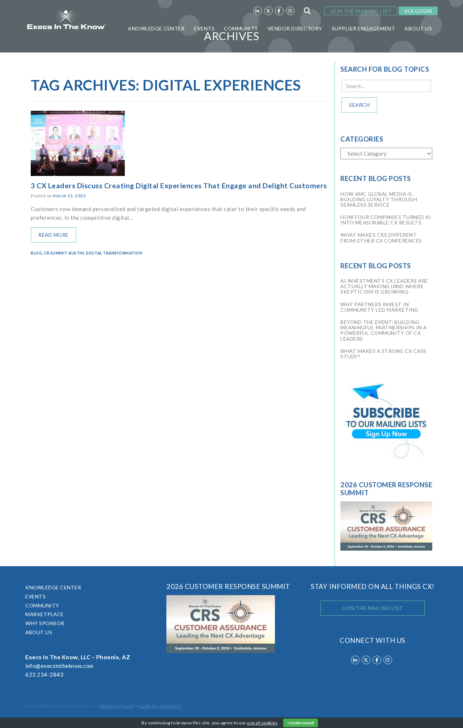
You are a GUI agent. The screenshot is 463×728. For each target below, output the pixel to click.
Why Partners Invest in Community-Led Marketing (379, 307)
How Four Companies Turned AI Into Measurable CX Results (385, 220)
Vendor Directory (295, 28)
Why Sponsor (44, 623)
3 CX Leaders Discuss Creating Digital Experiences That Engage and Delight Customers (179, 185)
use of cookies (262, 722)
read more (53, 235)
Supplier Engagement (363, 28)
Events (204, 28)
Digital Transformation (114, 253)
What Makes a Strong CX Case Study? (383, 353)
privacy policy (117, 706)
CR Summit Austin (64, 253)
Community (241, 28)
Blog (36, 253)
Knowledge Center (156, 28)
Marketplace (44, 614)
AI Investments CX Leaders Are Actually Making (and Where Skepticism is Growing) (384, 286)
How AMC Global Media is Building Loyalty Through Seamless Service (378, 199)
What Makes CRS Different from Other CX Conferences (381, 237)
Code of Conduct (160, 706)
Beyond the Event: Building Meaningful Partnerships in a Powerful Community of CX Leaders (383, 330)
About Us (418, 28)
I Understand (301, 722)
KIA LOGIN (418, 11)
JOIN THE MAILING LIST (361, 11)
